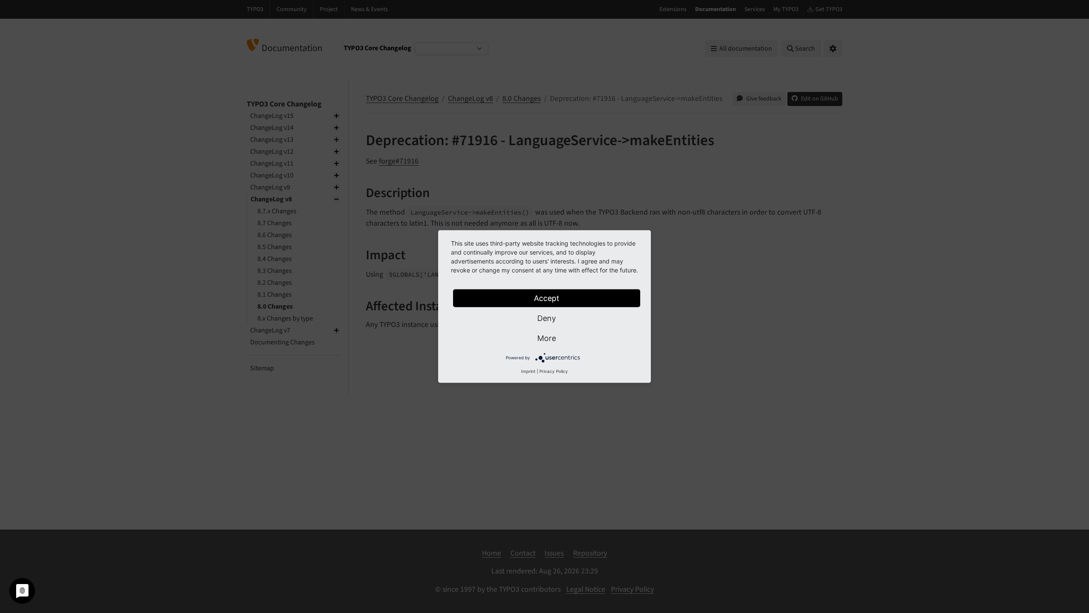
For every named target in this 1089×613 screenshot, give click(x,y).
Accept (546, 298)
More (546, 338)
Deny (546, 318)
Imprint (528, 371)
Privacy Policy (553, 371)
